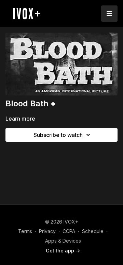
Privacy (47, 231)
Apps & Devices (63, 241)
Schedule (93, 231)
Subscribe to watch (58, 134)
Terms (25, 231)
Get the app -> (63, 250)
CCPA (69, 231)
